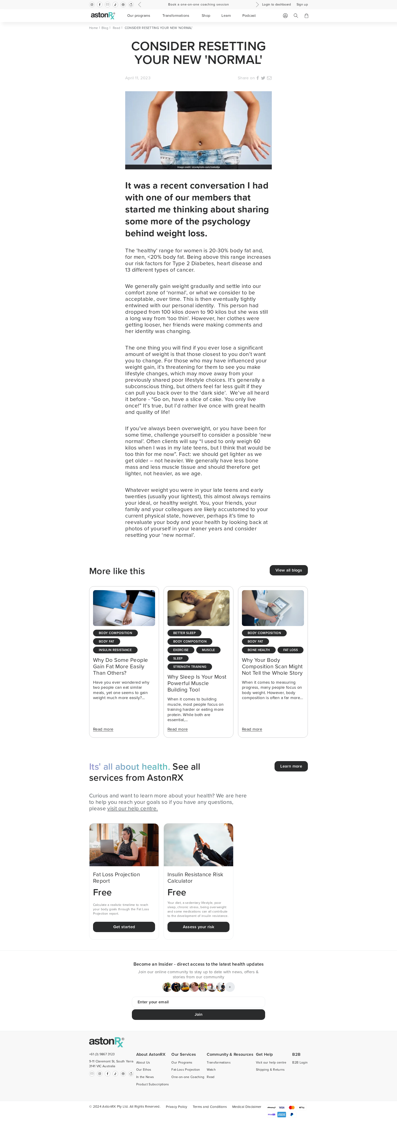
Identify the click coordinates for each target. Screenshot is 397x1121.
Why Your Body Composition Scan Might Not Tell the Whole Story (272, 666)
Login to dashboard (276, 4)
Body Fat (106, 642)
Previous (140, 4)
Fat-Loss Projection (185, 1069)
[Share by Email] (269, 78)
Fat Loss (290, 650)
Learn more (291, 766)
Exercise (181, 650)
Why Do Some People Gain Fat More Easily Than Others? (120, 666)
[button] (139, 15)
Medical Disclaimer (246, 1106)
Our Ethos (143, 1069)
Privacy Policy (176, 1106)
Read (116, 28)
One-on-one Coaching (187, 1077)
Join (198, 1014)
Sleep (178, 659)
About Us (143, 1062)
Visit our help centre (271, 1062)
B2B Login (300, 1062)
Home (93, 28)
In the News (145, 1077)
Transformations (219, 1062)
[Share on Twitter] (263, 78)
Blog (105, 28)
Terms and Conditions (210, 1106)
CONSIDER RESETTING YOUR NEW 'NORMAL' (159, 28)
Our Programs (181, 1062)
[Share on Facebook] (257, 78)
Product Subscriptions (152, 1084)
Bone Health (259, 650)
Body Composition (115, 633)
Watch (211, 1069)
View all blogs (288, 570)
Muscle (208, 650)
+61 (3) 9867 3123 (102, 1054)
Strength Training (189, 667)
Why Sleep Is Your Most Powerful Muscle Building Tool (197, 683)
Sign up (302, 4)
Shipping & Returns (270, 1069)
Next (256, 4)
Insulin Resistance (115, 650)
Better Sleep (184, 633)
